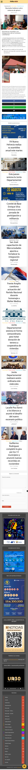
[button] (14, 678)
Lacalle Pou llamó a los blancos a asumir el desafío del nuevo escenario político (14, 414)
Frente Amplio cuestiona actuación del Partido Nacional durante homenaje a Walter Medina (14, 293)
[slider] (13, 688)
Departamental (7, 6)
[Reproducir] (5, 688)
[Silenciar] (20, 688)
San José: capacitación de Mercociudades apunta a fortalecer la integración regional (14, 251)
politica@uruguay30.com (13, 659)
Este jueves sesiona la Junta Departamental (14, 177)
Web (3, 500)
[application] (14, 679)
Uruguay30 (19, 767)
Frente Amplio (14, 6)
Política (24, 172)
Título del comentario (6, 477)
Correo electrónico (5, 495)
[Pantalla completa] (22, 688)
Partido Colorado (12, 172)
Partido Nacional (20, 6)
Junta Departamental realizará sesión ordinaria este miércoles (14, 378)
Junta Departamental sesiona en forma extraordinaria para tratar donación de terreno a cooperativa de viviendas (14, 337)
